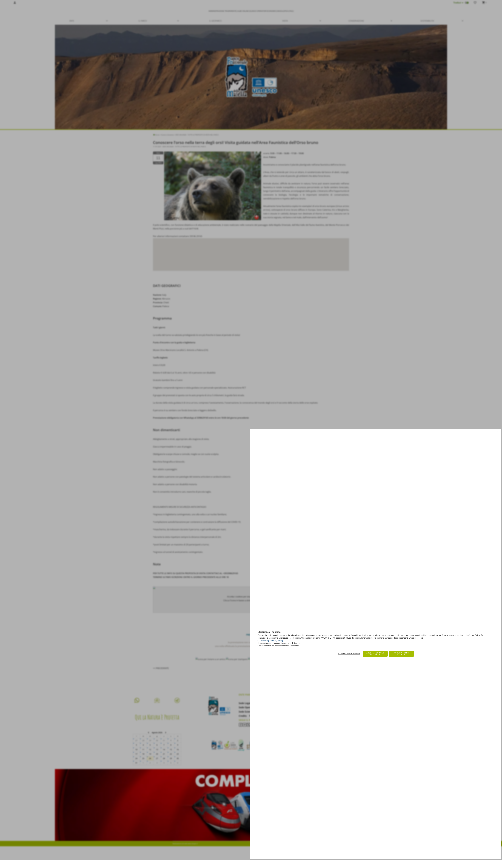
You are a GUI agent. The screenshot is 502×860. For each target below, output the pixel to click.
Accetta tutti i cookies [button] (401, 654)
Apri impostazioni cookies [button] (349, 654)
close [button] (498, 431)
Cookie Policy (263, 640)
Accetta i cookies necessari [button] (375, 654)
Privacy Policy (277, 640)
